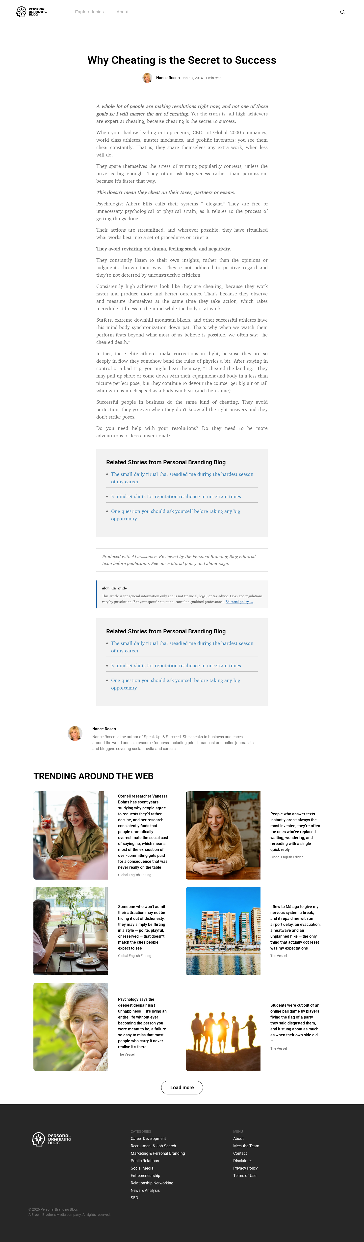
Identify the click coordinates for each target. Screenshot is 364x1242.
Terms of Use (244, 1175)
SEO (134, 1198)
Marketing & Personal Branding (158, 1153)
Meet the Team (246, 1146)
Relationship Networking (152, 1183)
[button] (182, 1087)
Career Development (148, 1138)
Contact (240, 1153)
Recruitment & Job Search (153, 1146)
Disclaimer (242, 1160)
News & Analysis (145, 1190)
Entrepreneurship (145, 1175)
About (123, 11)
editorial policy (181, 563)
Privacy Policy (245, 1168)
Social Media (142, 1168)
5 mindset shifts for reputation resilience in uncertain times (176, 496)
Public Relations (145, 1160)
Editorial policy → (239, 601)
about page (217, 563)
